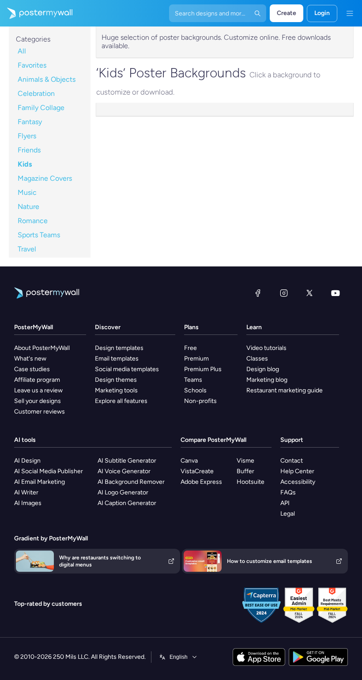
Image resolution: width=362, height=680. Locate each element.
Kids (25, 164)
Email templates (117, 358)
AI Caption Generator (127, 503)
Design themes (116, 380)
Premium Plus (203, 369)
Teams (193, 380)
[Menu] (349, 13)
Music (27, 192)
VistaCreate (197, 471)
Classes (257, 358)
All (22, 51)
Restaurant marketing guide (284, 390)
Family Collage (41, 107)
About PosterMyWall (42, 348)
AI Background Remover (131, 482)
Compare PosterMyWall (213, 440)
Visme (245, 460)
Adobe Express (201, 482)
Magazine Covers (45, 178)
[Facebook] (258, 293)
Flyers (27, 136)
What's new (30, 358)
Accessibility (297, 482)
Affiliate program (37, 380)
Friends (29, 150)
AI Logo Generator (123, 492)
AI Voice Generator (124, 471)
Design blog (262, 369)
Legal (287, 513)
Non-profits (200, 401)
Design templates (119, 348)
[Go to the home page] (36, 13)
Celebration (36, 93)
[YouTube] (335, 293)
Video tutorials (266, 348)
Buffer (245, 471)
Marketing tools (116, 390)
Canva (189, 460)
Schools (195, 390)
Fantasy (30, 122)
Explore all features (121, 401)
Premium (196, 358)
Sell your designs (37, 401)
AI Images (27, 503)
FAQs (288, 492)
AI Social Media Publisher (48, 471)
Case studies (32, 369)
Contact (291, 460)
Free (190, 348)
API (285, 503)
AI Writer (26, 492)
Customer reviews (39, 411)
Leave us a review (38, 390)
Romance (33, 221)
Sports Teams (39, 235)
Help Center (297, 471)
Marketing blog (266, 380)
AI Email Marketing (39, 482)
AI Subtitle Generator (127, 460)
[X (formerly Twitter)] (309, 293)
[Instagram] (284, 293)
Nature (28, 206)
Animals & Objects (46, 79)
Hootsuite (250, 482)
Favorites (32, 65)
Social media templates (127, 369)
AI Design (27, 460)
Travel (27, 249)
